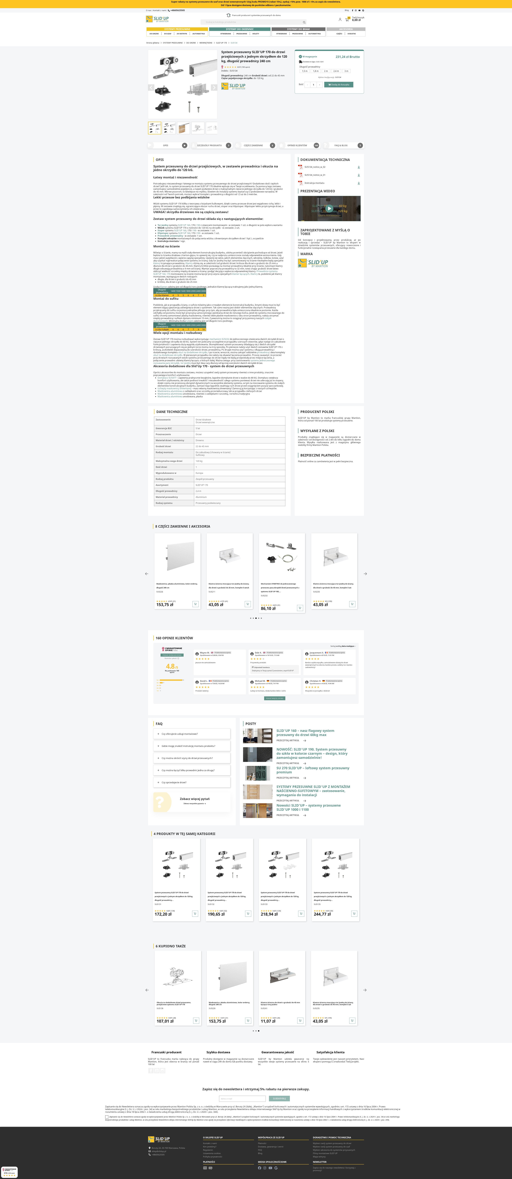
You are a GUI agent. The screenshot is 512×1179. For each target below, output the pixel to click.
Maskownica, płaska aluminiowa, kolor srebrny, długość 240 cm (281, 1003)
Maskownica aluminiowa (170, 391)
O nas (148, 10)
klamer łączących (240, 273)
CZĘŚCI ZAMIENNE (258, 145)
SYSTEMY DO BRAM (298, 29)
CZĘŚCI (339, 33)
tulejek (189, 320)
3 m (346, 71)
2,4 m (336, 71)
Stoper (161, 230)
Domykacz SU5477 (167, 377)
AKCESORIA (346, 29)
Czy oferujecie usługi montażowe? (179, 733)
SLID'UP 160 (184, 225)
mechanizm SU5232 (219, 339)
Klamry (189, 263)
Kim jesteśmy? (209, 1146)
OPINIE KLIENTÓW (302, 145)
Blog (347, 10)
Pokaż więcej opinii (274, 698)
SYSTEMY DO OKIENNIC (240, 29)
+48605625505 (177, 10)
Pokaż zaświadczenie (172, 655)
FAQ (260, 1150)
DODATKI (352, 33)
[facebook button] (352, 10)
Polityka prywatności (212, 1156)
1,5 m (304, 71)
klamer (163, 286)
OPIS (165, 145)
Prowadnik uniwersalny (170, 235)
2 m (326, 71)
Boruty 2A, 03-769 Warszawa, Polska (168, 1148)
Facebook (151, 1070)
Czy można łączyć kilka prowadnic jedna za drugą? (188, 770)
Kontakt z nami (159, 10)
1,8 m (316, 71)
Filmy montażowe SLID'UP (325, 1153)
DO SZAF (167, 33)
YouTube (156, 1070)
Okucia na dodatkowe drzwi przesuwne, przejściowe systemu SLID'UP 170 (226, 1003)
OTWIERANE (225, 33)
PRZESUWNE (241, 33)
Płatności (262, 1143)
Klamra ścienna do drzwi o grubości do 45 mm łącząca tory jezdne (332, 1003)
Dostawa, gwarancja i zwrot (270, 1146)
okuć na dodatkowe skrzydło (192, 352)
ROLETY (256, 33)
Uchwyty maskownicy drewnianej (174, 388)
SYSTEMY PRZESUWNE (177, 29)
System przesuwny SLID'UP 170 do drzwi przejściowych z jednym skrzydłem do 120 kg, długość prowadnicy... (174, 896)
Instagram (162, 1070)
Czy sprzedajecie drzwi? (174, 782)
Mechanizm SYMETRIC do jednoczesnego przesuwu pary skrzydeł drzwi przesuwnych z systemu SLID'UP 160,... (176, 588)
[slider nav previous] (146, 573)
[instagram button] (356, 10)
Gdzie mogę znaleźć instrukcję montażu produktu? (188, 745)
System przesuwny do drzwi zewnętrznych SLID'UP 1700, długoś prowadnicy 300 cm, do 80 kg (178, 1003)
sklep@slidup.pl (159, 1151)
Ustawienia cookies (212, 1153)
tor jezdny (186, 363)
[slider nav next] (365, 573)
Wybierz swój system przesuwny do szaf (331, 1146)
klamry (156, 263)
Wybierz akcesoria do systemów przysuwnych (334, 1150)
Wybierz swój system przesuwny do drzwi (332, 1143)
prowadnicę (263, 352)
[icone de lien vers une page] (205, 1167)
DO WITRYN (182, 33)
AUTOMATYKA (199, 33)
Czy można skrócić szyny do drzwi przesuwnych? (187, 758)
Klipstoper (163, 233)
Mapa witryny (319, 1156)
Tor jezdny (163, 225)
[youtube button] (360, 10)
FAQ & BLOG (348, 145)
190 (198, 225)
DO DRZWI (154, 33)
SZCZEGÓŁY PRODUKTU (213, 145)
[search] (303, 22)
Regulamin (208, 1150)
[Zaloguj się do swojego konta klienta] (341, 19)
